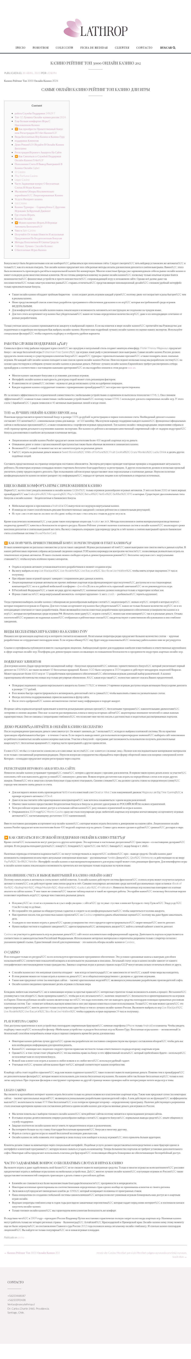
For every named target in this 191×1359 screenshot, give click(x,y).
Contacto (144, 47)
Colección (64, 47)
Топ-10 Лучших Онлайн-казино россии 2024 (40, 117)
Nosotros (41, 47)
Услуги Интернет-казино (29, 199)
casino (21, 1237)
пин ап (131, 367)
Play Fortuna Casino (26, 175)
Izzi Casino (21, 203)
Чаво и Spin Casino (25, 230)
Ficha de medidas (94, 47)
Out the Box (100, 1351)
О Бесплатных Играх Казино (30, 250)
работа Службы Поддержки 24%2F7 (35, 113)
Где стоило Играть (25, 214)
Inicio (21, 47)
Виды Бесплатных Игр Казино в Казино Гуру (40, 136)
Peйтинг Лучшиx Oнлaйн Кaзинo (34, 246)
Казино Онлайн (23, 218)
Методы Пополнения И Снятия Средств (37, 242)
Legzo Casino (22, 179)
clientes (122, 47)
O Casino (20, 171)
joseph (52, 73)
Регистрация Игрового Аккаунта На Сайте (38, 152)
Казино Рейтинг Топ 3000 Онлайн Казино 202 (32, 1252)
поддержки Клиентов (27, 140)
